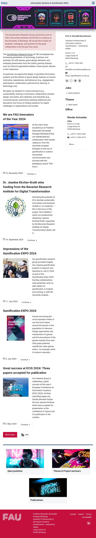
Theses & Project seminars (67, 471)
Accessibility (87, 517)
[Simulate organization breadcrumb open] (4, 3)
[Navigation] (93, 3)
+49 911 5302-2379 (78, 137)
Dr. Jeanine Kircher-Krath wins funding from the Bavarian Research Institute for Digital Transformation (27, 187)
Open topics (72, 105)
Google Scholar (71, 80)
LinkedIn (66, 80)
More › (73, 144)
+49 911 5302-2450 (78, 134)
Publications (36, 500)
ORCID (75, 80)
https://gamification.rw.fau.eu (77, 76)
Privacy (89, 514)
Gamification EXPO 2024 (19, 311)
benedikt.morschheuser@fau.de (77, 69)
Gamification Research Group (20, 54)
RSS (26, 435)
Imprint (81, 514)
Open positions (74, 93)
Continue (30, 174)
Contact (73, 514)
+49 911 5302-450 (75, 63)
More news (10, 434)
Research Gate (79, 80)
